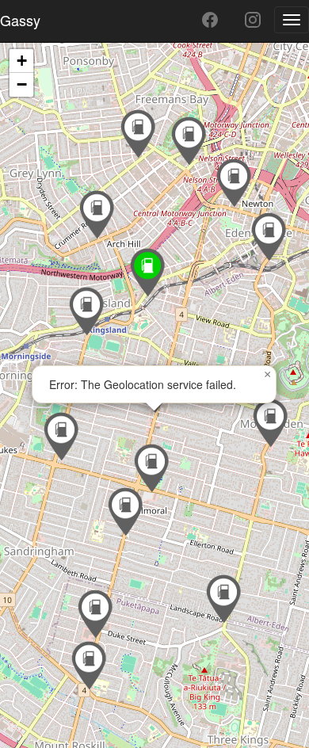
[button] (223, 599)
